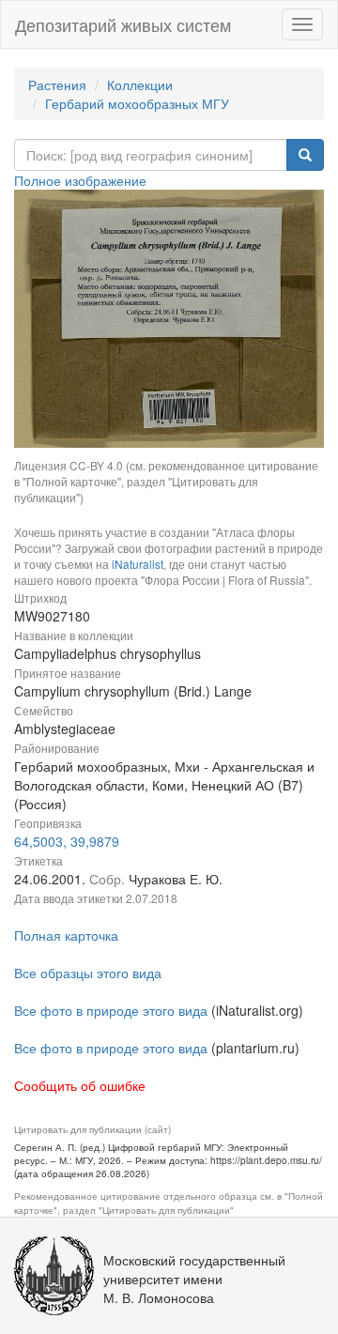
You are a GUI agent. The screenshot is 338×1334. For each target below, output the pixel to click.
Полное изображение (80, 180)
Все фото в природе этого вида (110, 1010)
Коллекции (140, 84)
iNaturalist (137, 564)
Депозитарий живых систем (123, 24)
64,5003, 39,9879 (66, 841)
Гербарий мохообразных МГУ (137, 103)
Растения (57, 84)
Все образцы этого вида (87, 972)
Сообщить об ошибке (80, 1085)
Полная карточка (66, 935)
